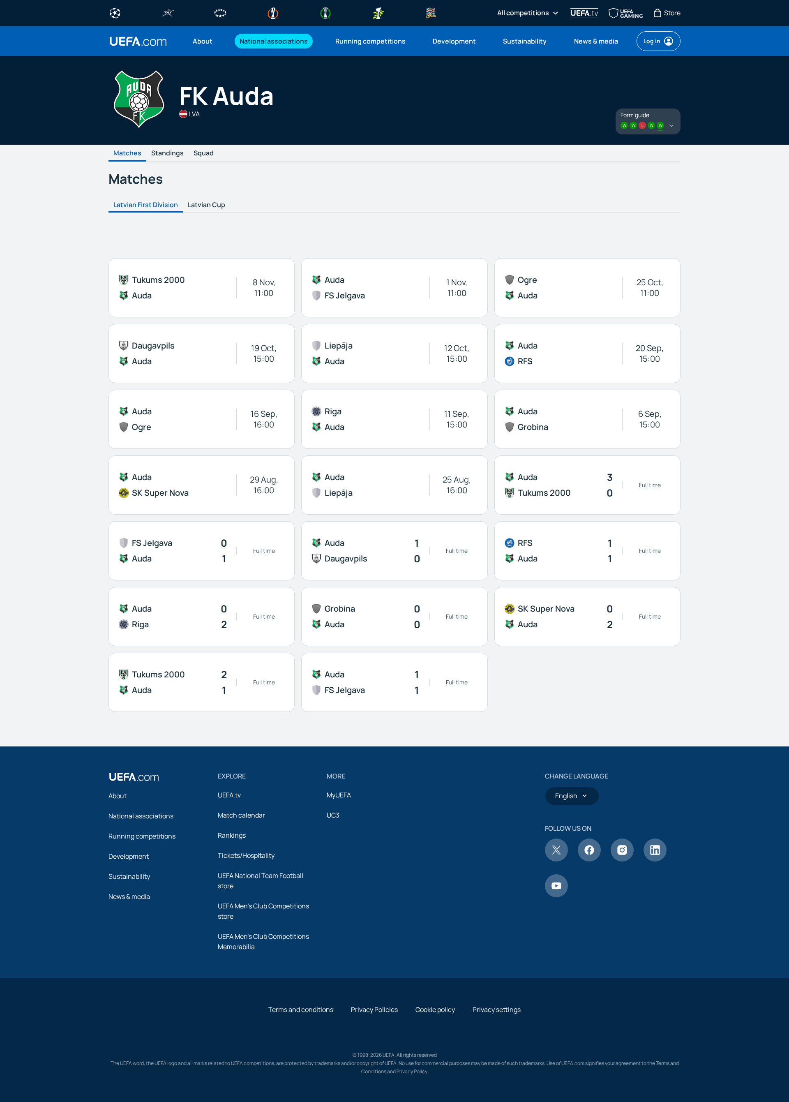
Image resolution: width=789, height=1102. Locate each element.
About (117, 795)
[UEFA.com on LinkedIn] (655, 859)
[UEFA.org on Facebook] (589, 859)
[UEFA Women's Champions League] (220, 12)
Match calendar (241, 815)
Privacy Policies (374, 1009)
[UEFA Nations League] (430, 12)
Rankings (232, 835)
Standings (167, 153)
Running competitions (141, 836)
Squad (204, 153)
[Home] (133, 777)
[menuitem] (205, 41)
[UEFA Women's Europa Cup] (378, 12)
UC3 (333, 815)
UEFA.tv (229, 794)
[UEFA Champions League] (115, 12)
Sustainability (129, 876)
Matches (127, 153)
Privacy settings (497, 1009)
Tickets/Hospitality (246, 855)
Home (138, 41)
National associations (140, 815)
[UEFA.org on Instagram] (622, 859)
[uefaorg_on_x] (556, 859)
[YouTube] (556, 894)
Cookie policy (435, 1009)
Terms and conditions (300, 1009)
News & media (129, 896)
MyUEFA (339, 794)
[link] (202, 41)
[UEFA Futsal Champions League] (167, 12)
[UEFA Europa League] (272, 12)
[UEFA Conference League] (325, 12)
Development (128, 856)
